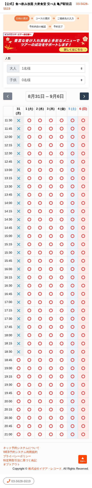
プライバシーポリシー (17, 456)
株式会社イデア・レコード (45, 468)
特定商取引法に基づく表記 (20, 460)
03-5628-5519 (21, 481)
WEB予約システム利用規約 (20, 452)
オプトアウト (11, 464)
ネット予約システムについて (21, 447)
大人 (13, 68)
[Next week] (84, 96)
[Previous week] (7, 96)
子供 (13, 80)
